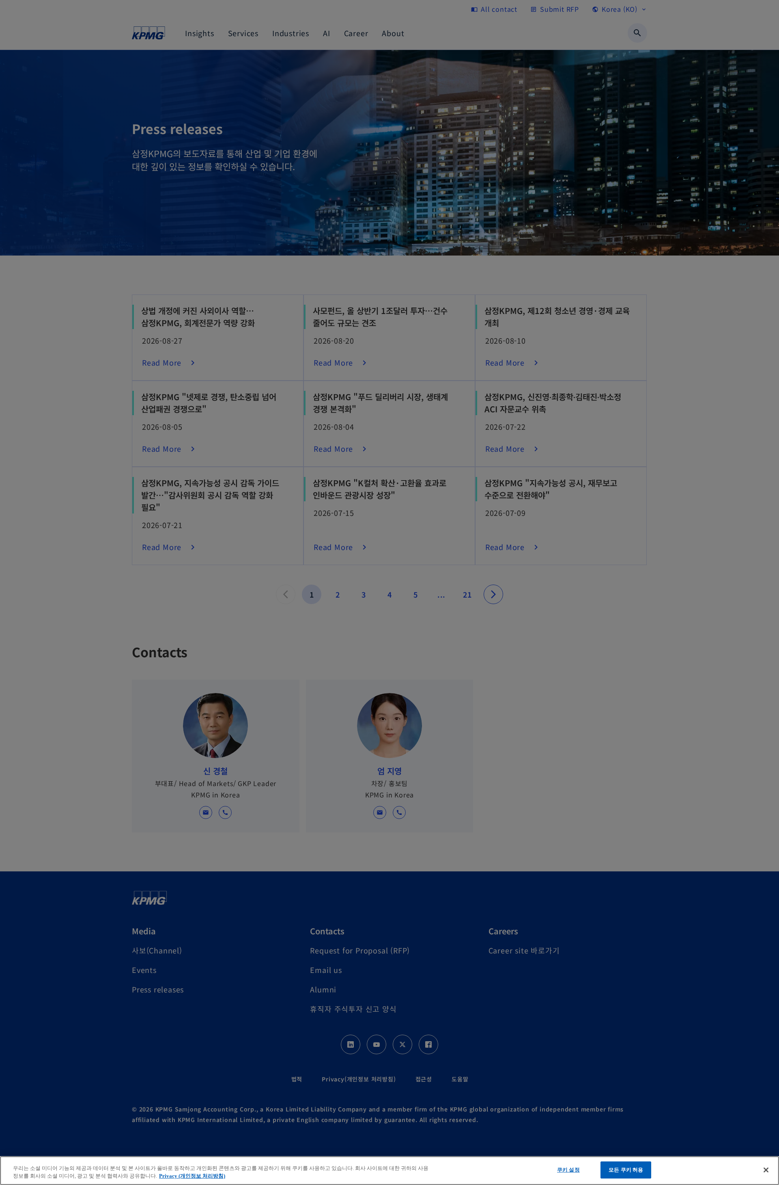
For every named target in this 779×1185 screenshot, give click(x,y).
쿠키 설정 (568, 1170)
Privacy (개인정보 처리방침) (192, 1176)
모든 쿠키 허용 (626, 1170)
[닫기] (766, 1170)
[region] (389, 1170)
